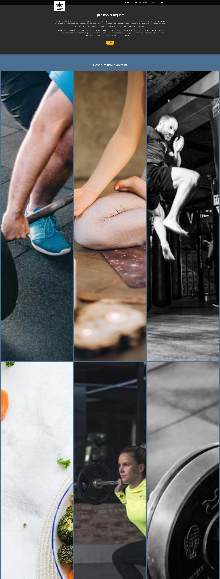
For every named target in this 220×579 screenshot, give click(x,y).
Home (127, 2)
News (154, 2)
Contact (162, 2)
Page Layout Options (140, 2)
